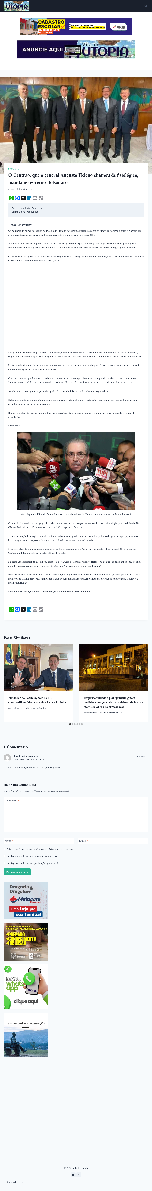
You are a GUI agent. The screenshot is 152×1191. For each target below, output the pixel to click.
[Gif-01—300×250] (26, 900)
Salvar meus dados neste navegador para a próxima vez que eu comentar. (41, 849)
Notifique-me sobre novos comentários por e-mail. (33, 856)
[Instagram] (78, 1174)
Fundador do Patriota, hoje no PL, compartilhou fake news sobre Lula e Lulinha (37, 700)
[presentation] (38, 667)
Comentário (12, 800)
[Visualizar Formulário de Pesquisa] (145, 6)
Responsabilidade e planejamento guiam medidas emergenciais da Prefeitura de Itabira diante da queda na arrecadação (113, 702)
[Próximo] (143, 683)
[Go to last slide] (8, 683)
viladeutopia (17, 708)
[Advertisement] (76, 288)
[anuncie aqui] (76, 57)
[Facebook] (73, 1174)
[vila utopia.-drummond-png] (26, 1035)
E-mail (83, 840)
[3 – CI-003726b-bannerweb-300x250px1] (26, 942)
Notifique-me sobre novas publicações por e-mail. (33, 863)
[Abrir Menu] (139, 6)
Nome (9, 840)
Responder (141, 756)
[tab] (70, 724)
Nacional (13, 169)
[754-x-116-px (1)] (76, 34)
